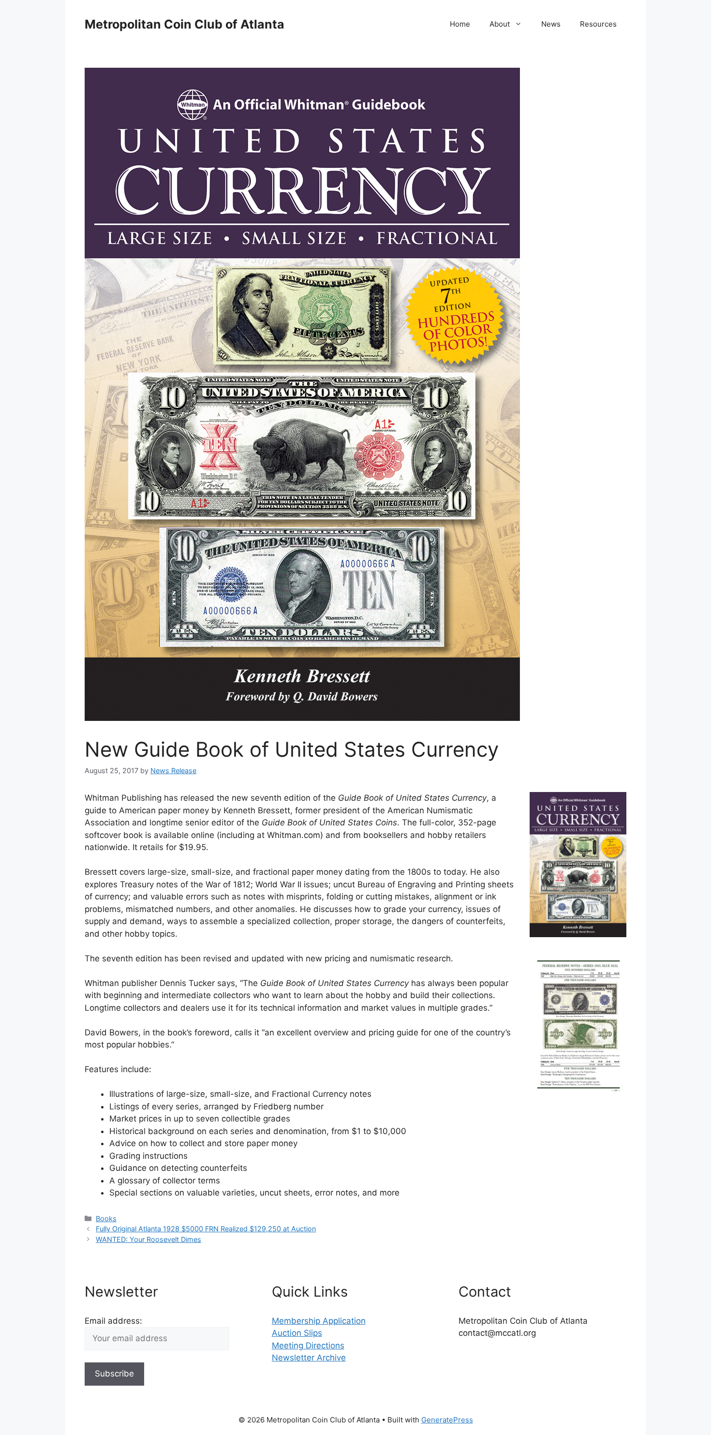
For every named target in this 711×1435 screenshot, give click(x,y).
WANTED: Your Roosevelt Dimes (148, 1239)
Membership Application (319, 1321)
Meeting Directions (308, 1345)
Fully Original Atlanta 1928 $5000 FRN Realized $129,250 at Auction (206, 1229)
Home (460, 24)
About (499, 24)
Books (106, 1218)
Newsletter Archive (309, 1357)
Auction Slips (297, 1333)
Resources (598, 24)
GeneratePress (447, 1419)
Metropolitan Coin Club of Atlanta (184, 24)
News (551, 24)
